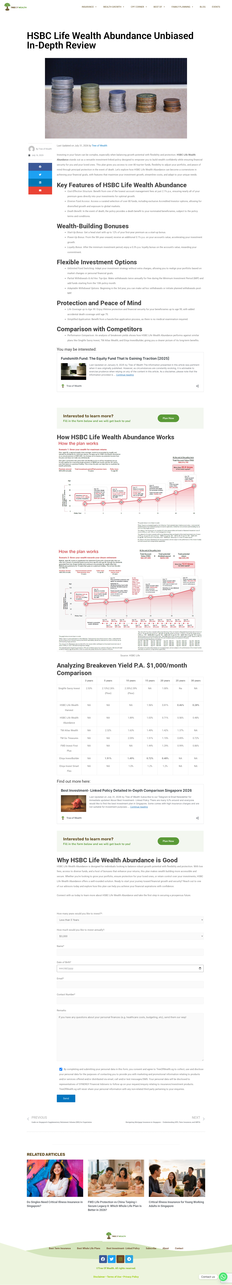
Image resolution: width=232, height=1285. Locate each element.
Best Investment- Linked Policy (123, 1248)
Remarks (61, 1010)
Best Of (158, 7)
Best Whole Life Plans (88, 1248)
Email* (60, 978)
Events (216, 7)
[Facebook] (103, 1259)
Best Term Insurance (60, 1248)
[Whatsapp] (223, 1277)
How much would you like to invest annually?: (81, 929)
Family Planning (181, 7)
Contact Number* (66, 994)
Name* (60, 946)
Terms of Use (114, 1276)
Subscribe (151, 1248)
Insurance (88, 7)
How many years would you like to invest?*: (80, 913)
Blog (203, 7)
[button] (40, 167)
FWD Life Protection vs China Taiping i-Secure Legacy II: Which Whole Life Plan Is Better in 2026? (115, 1206)
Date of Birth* (64, 962)
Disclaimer (99, 1276)
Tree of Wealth (99, 145)
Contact (179, 1248)
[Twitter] (112, 1259)
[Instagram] (120, 1259)
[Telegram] (129, 1259)
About (166, 1248)
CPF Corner (137, 7)
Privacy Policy (131, 1276)
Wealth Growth (112, 7)
